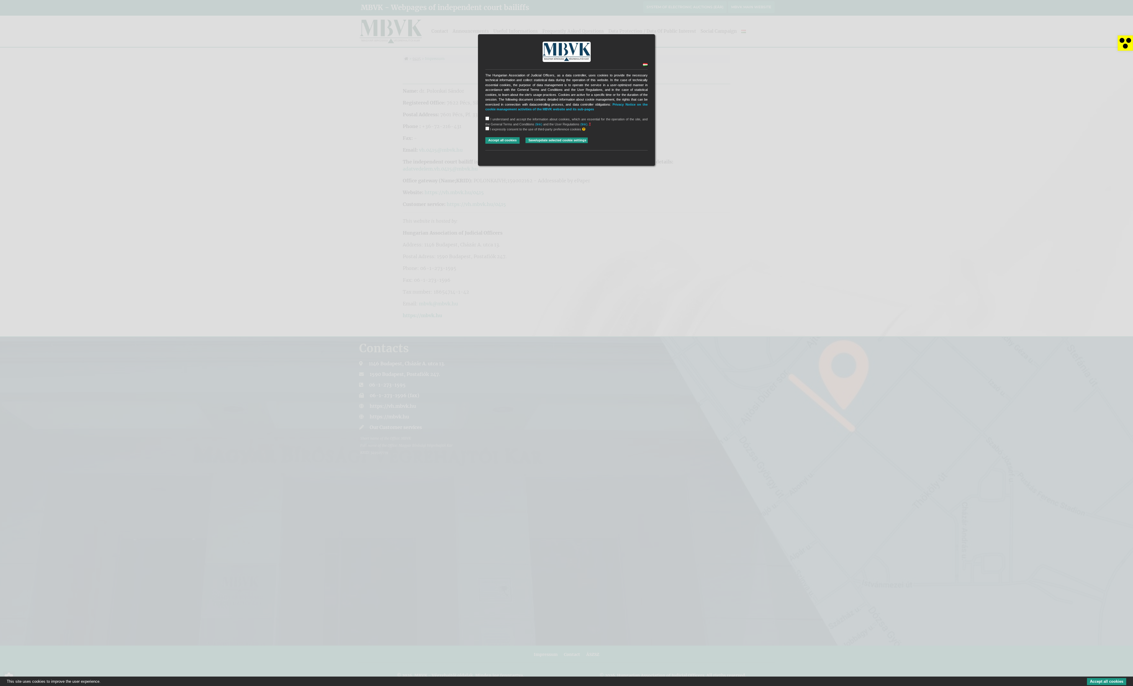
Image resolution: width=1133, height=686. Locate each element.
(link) (538, 124)
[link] (1125, 43)
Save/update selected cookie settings (557, 140)
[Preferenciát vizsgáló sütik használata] (583, 129)
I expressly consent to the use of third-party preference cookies (535, 129)
